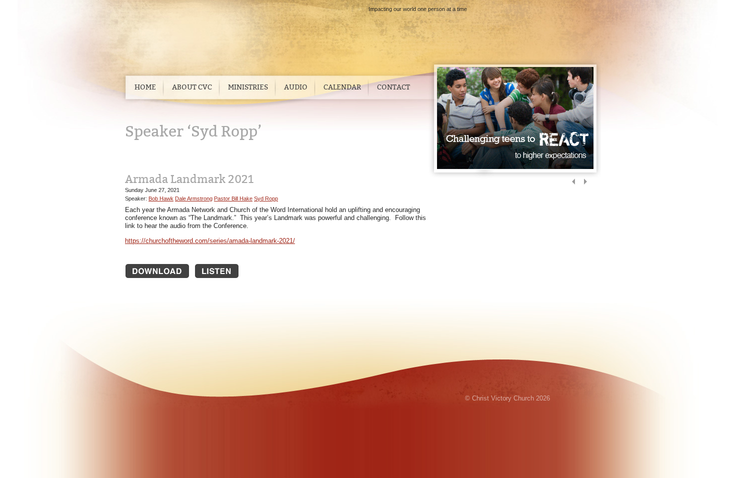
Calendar (342, 87)
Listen (226, 271)
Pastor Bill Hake (233, 199)
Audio (296, 87)
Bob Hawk (161, 199)
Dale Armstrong (193, 199)
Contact (393, 87)
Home (145, 87)
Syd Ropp (266, 199)
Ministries (248, 87)
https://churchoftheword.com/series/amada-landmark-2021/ (210, 240)
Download (157, 271)
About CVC (192, 87)
